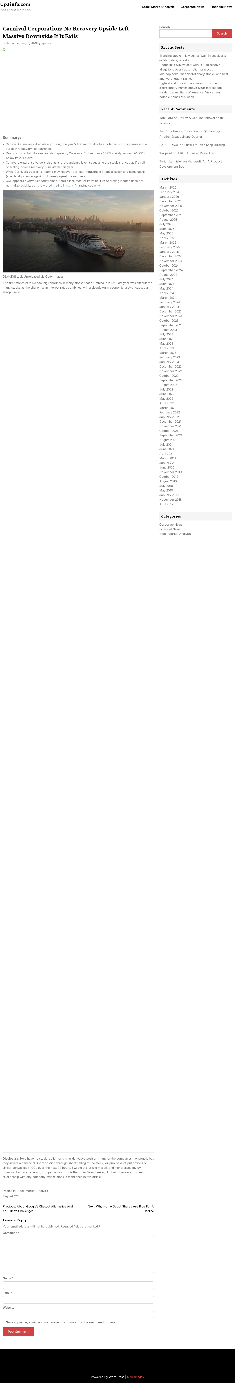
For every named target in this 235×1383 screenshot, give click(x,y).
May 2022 (166, 398)
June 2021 (166, 449)
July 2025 (166, 224)
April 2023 (166, 348)
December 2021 (170, 421)
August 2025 (168, 219)
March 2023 (167, 353)
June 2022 (166, 394)
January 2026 (169, 196)
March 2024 (168, 297)
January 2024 (169, 307)
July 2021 (166, 444)
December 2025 (170, 201)
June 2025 (166, 229)
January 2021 (168, 463)
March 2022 (167, 408)
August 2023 (168, 330)
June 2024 (167, 284)
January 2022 (169, 417)
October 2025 (168, 210)
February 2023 (169, 357)
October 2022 (168, 375)
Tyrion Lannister (170, 161)
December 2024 (170, 256)
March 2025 (167, 242)
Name (8, 1278)
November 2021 (170, 426)
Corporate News (193, 7)
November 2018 (170, 499)
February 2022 (169, 412)
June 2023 (166, 339)
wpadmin (46, 43)
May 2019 (166, 490)
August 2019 (168, 481)
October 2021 (168, 431)
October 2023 (168, 320)
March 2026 (167, 187)
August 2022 (168, 385)
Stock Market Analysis (158, 7)
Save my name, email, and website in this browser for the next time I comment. (62, 1322)
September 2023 (170, 325)
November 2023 (170, 316)
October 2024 (169, 265)
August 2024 (168, 274)
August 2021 (168, 440)
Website (9, 1307)
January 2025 (169, 252)
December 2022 (170, 366)
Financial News (221, 7)
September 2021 (170, 435)
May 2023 (166, 343)
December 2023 (170, 311)
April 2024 (166, 293)
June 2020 (166, 467)
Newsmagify (135, 1377)
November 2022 (170, 371)
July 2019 (166, 486)
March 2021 (167, 458)
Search (164, 27)
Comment (11, 1233)
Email (8, 1293)
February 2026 (169, 192)
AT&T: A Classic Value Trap (196, 153)
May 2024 (166, 288)
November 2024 (170, 261)
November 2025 (170, 206)
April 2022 (166, 403)
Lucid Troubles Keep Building (204, 145)
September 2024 (171, 270)
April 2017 (166, 504)
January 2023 (169, 362)
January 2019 (169, 495)
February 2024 (169, 302)
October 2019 (168, 476)
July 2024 (166, 279)
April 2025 (166, 238)
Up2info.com (15, 4)
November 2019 (170, 472)
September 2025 (170, 215)
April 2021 (166, 453)
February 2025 (169, 247)
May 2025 (166, 233)
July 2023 (166, 334)
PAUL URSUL (169, 145)
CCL (16, 1196)
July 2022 (166, 389)
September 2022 (170, 380)
